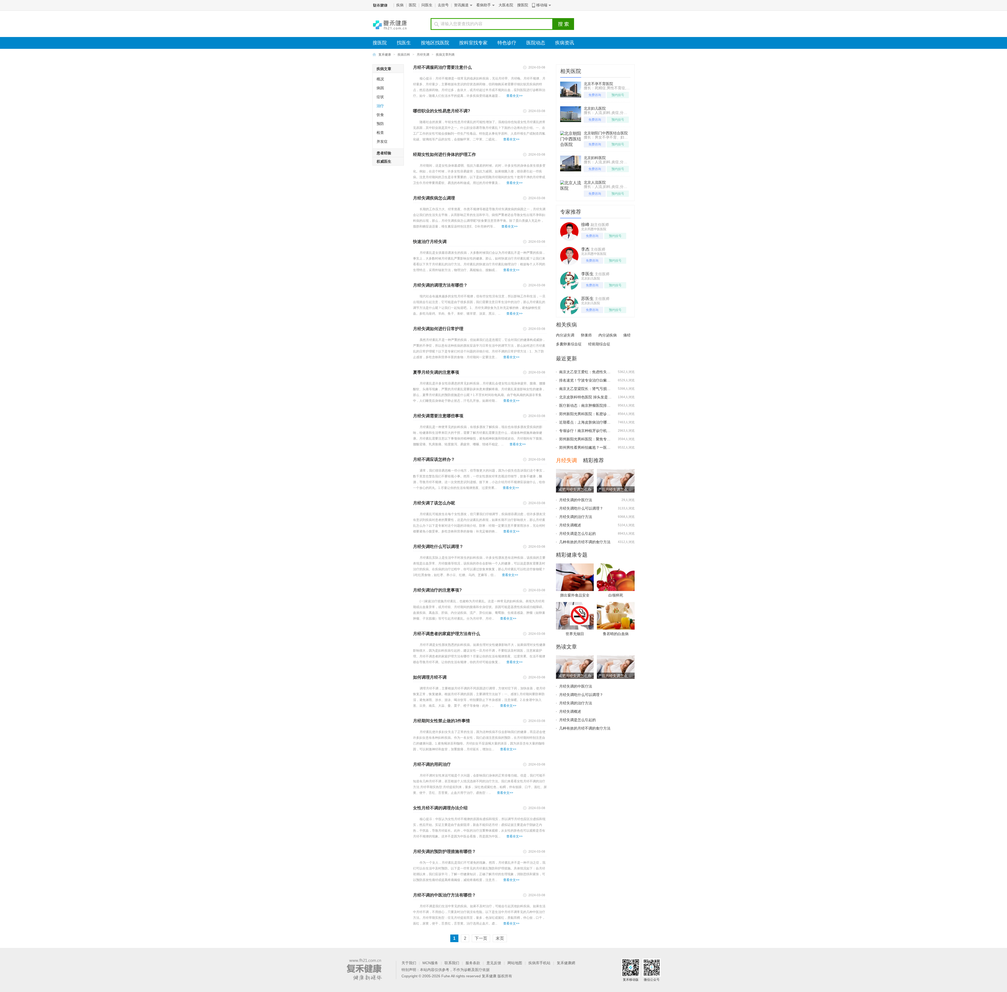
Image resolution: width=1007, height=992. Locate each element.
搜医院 (522, 5)
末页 (500, 938)
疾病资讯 (564, 42)
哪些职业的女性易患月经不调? (441, 111)
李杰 (585, 249)
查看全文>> (514, 96)
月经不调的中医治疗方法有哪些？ (444, 895)
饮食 (380, 115)
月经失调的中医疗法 (575, 500)
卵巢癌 (586, 335)
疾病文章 (384, 69)
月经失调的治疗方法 (575, 517)
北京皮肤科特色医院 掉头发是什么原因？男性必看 (600, 397)
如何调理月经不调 (430, 677)
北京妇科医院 (595, 158)
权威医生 (384, 161)
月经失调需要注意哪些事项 (438, 416)
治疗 (380, 106)
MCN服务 (430, 963)
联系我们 (451, 963)
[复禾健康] (391, 24)
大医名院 (506, 5)
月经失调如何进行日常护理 (438, 328)
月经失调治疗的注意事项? (437, 590)
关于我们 (408, 963)
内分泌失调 (565, 335)
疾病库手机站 (539, 963)
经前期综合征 (599, 344)
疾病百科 (404, 54)
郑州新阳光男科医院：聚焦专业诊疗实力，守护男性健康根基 (608, 439)
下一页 (481, 938)
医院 (412, 5)
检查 (380, 132)
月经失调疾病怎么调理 (434, 198)
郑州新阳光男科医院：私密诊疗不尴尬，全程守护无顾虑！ (607, 414)
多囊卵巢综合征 (569, 344)
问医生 (426, 5)
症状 (380, 97)
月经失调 (423, 54)
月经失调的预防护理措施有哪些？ (444, 851)
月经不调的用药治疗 (432, 764)
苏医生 (587, 298)
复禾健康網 (566, 963)
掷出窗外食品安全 (575, 595)
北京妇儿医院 (595, 108)
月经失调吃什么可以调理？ (438, 546)
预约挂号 (618, 95)
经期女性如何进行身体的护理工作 (444, 154)
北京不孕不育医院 (598, 84)
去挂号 (443, 5)
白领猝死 (615, 595)
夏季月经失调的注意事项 (438, 372)
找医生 (404, 42)
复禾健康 (384, 54)
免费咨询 (594, 95)
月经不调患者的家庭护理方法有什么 (446, 633)
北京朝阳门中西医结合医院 (606, 133)
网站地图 (514, 963)
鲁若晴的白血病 (616, 634)
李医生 (587, 274)
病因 (380, 88)
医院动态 (535, 42)
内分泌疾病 (607, 335)
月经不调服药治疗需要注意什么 (442, 67)
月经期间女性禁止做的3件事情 (441, 721)
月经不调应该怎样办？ (434, 459)
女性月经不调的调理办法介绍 (440, 808)
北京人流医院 (595, 182)
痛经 (627, 335)
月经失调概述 (570, 525)
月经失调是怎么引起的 (577, 533)
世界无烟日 (575, 634)
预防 (380, 124)
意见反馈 (493, 963)
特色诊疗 (506, 42)
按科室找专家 (473, 42)
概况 (380, 79)
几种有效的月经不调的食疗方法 (584, 542)
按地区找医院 (435, 42)
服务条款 (472, 963)
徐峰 (585, 224)
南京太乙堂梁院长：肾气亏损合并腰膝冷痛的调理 (599, 389)
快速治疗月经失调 (430, 241)
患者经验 (384, 153)
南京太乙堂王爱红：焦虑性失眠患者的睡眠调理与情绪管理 (607, 372)
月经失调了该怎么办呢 (434, 503)
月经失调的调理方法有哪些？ (440, 285)
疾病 (400, 5)
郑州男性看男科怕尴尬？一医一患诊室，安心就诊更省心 (605, 447)
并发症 (382, 141)
